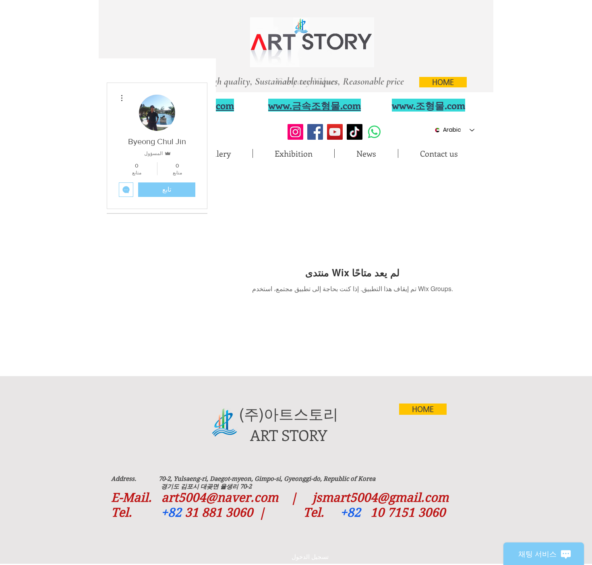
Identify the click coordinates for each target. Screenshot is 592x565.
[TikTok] (354, 132)
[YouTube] (335, 132)
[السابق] (196, 79)
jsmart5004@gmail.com (381, 497)
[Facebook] (315, 132)
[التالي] (405, 79)
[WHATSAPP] (374, 132)
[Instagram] (295, 132)
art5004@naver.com (219, 497)
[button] (217, 153)
